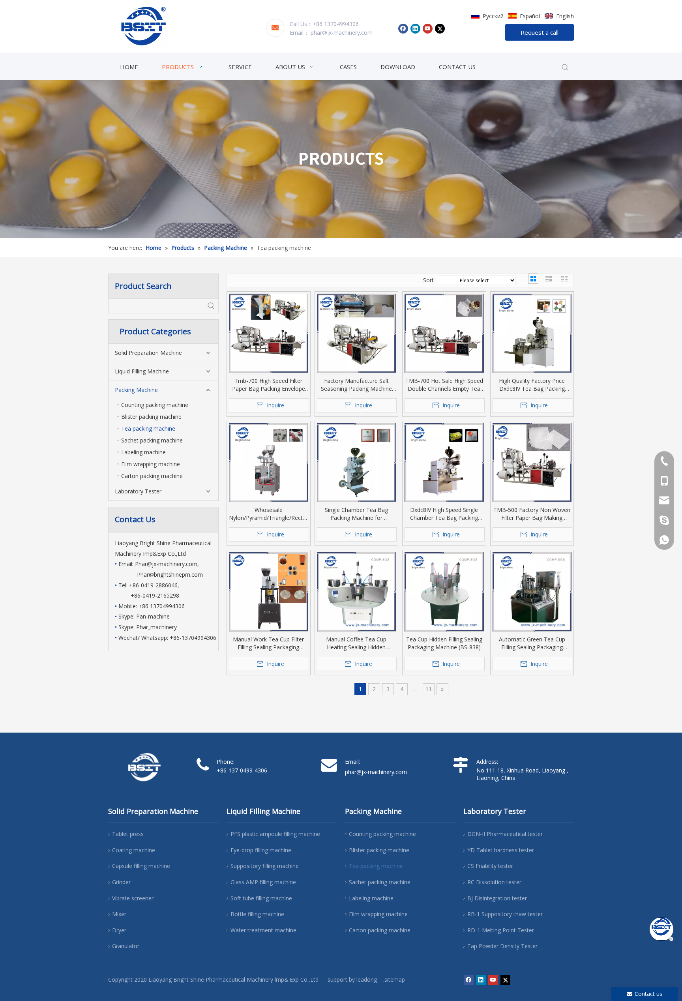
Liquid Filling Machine (142, 371)
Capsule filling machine (141, 866)
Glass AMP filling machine (263, 882)
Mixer (119, 914)
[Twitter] (440, 28)
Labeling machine (143, 452)
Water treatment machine (263, 930)
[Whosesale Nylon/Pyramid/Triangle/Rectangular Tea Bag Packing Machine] (268, 462)
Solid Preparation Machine (148, 352)
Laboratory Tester (138, 491)
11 (428, 689)
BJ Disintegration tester (497, 898)
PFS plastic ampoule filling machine (275, 834)
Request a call (539, 32)
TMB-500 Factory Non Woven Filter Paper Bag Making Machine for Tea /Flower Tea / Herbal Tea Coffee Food (532, 514)
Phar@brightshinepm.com (170, 574)
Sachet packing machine (152, 440)
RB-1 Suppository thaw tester (505, 914)
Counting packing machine (154, 405)
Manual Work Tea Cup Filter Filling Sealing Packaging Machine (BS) (268, 643)
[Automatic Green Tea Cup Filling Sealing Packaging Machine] (532, 592)
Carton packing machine (152, 476)
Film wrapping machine (150, 464)
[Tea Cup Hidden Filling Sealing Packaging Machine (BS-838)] (444, 592)
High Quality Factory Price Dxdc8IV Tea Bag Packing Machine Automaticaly (532, 385)
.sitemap (394, 979)
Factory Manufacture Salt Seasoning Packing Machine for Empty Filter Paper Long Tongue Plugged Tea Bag (356, 385)
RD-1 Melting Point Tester (500, 930)
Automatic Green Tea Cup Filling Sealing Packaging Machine (532, 643)
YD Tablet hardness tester (500, 850)
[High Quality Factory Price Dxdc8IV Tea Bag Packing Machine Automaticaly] (532, 333)
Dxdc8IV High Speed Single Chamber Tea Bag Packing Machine (444, 514)
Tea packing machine (148, 428)
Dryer (119, 930)
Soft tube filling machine (261, 898)
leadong (366, 979)
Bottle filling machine (257, 914)
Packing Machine (136, 390)
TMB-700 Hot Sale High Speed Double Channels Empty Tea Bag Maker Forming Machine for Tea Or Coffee (444, 385)
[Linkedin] (415, 28)
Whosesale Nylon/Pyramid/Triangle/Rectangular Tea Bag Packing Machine (268, 514)
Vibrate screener (133, 898)
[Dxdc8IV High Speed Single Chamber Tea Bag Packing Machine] (444, 462)
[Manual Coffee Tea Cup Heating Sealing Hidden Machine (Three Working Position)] (356, 592)
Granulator (125, 946)
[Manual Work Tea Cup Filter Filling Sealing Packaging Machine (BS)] (268, 592)
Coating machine (133, 850)
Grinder (121, 882)
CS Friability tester (490, 866)
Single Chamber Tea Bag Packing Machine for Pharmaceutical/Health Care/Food (356, 514)
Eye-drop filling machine (260, 850)
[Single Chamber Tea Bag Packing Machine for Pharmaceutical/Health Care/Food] (356, 462)
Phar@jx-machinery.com (166, 564)
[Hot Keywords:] (565, 67)
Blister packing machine (151, 416)
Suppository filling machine (264, 866)
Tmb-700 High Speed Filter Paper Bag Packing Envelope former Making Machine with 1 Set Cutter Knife (268, 385)
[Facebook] (403, 28)
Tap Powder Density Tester (502, 946)
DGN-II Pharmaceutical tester (505, 834)
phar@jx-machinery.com (342, 32)
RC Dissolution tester (494, 882)
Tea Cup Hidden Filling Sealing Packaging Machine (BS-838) (444, 643)
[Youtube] (428, 28)
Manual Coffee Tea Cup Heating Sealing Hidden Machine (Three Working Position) (356, 643)
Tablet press (128, 834)
